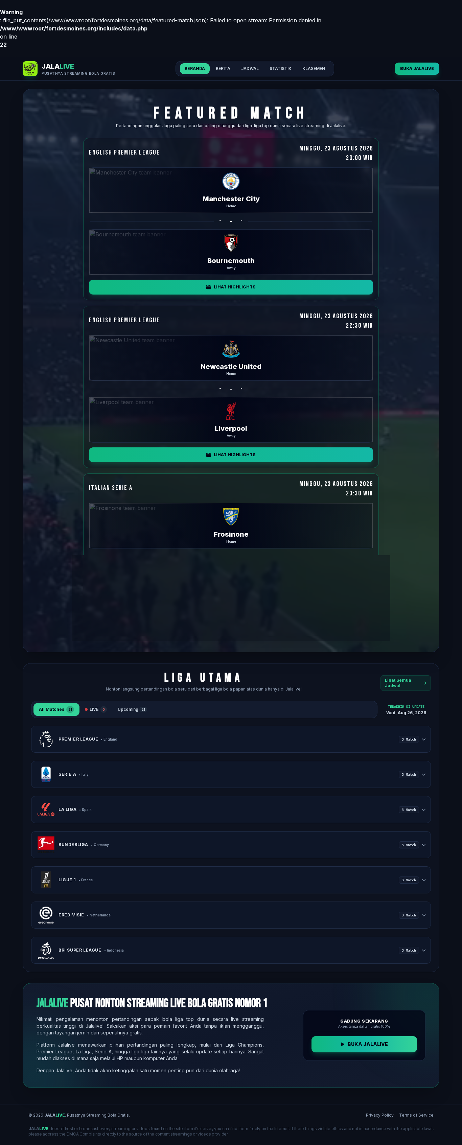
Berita (223, 68)
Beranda (195, 68)
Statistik (281, 68)
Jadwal (250, 68)
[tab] (56, 709)
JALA (54, 1115)
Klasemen (313, 68)
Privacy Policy (380, 1115)
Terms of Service (416, 1115)
